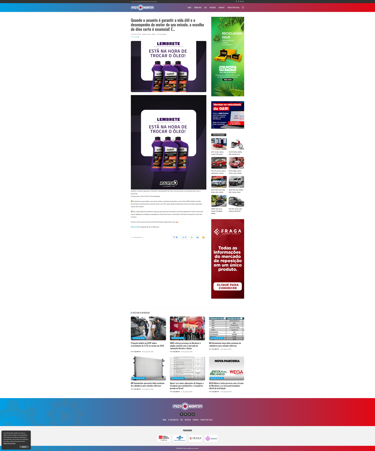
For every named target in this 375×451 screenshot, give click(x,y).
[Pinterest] (238, 1)
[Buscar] (243, 7)
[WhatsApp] (136, 37)
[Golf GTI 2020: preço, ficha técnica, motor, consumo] (219, 182)
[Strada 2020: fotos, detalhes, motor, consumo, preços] (236, 182)
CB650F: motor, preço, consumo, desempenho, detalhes (217, 211)
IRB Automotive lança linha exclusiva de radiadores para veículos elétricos (225, 344)
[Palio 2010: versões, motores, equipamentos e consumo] (219, 163)
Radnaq (154, 34)
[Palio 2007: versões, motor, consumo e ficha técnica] (236, 201)
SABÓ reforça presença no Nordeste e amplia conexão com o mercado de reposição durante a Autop (185, 345)
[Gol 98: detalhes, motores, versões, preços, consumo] (236, 163)
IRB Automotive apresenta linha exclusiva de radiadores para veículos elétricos (147, 384)
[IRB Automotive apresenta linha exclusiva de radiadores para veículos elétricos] (148, 368)
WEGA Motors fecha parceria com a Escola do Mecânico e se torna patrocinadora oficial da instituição (226, 386)
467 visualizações (161, 34)
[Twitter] (134, 37)
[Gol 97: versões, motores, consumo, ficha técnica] (219, 144)
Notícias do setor (146, 34)
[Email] (203, 237)
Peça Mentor (137, 351)
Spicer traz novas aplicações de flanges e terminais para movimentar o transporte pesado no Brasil (187, 386)
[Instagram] (241, 1)
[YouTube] (243, 1)
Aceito (24, 447)
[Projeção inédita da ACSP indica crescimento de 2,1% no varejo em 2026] (148, 328)
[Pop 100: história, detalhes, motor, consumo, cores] (236, 144)
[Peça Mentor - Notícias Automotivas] (142, 7)
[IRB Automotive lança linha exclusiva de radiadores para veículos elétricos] (226, 328)
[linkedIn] (197, 237)
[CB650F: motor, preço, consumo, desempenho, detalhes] (219, 201)
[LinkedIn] (138, 37)
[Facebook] (236, 1)
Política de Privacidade (9, 443)
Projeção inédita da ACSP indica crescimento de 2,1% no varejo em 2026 (147, 344)
